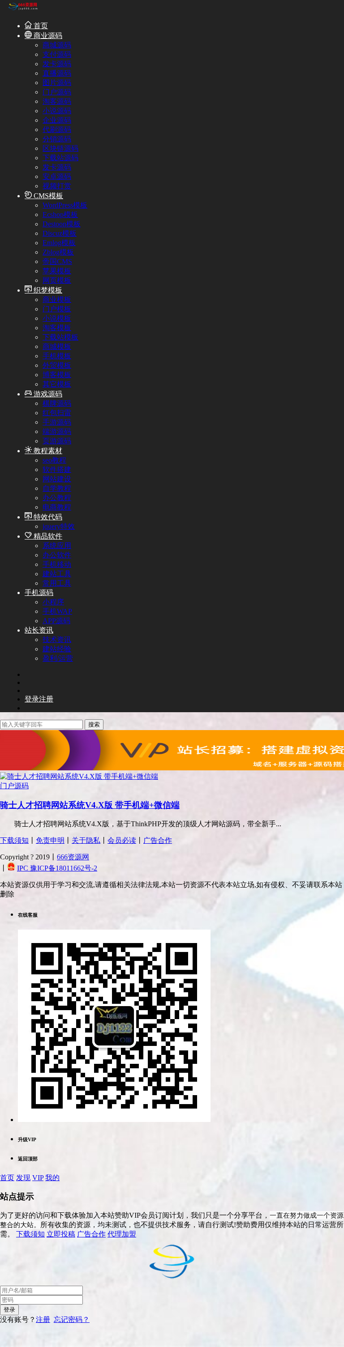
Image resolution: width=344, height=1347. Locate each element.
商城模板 (57, 346)
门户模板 (57, 309)
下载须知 (14, 840)
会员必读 (122, 840)
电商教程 (57, 507)
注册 (43, 1319)
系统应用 (57, 545)
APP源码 (56, 621)
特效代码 (47, 517)
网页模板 (57, 280)
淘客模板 (57, 327)
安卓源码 (57, 176)
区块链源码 (60, 148)
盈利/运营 (58, 658)
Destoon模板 (62, 224)
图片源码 (57, 82)
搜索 (94, 724)
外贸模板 (57, 365)
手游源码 (57, 422)
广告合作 (157, 840)
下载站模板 (60, 337)
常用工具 (57, 583)
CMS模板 (47, 196)
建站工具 (57, 574)
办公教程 (57, 497)
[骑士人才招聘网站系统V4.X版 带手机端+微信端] (79, 776)
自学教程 (57, 488)
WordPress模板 (65, 205)
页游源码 (57, 441)
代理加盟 (122, 1234)
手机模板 (57, 356)
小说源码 (57, 111)
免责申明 (50, 840)
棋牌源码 (57, 403)
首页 (40, 26)
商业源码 (47, 35)
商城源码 (57, 45)
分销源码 (57, 139)
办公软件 (57, 555)
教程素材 (47, 451)
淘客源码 (57, 101)
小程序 (53, 602)
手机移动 (57, 564)
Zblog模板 (58, 252)
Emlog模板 (59, 242)
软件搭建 (57, 469)
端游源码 (57, 431)
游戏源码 (47, 394)
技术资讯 (57, 639)
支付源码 (57, 54)
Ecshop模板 (60, 214)
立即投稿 (61, 1234)
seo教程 (54, 460)
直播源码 (57, 73)
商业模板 (57, 299)
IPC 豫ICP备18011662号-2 (57, 868)
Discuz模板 (60, 233)
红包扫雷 (57, 412)
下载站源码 (60, 157)
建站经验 (57, 649)
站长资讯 (39, 630)
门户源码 (57, 92)
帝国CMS (57, 261)
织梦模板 (47, 290)
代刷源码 (57, 129)
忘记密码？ (72, 1319)
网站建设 (57, 479)
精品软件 (47, 536)
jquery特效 (59, 526)
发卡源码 (57, 64)
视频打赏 (57, 186)
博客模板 (57, 374)
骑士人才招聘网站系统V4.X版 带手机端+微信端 (90, 805)
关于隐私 (86, 840)
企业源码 (57, 120)
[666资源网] (22, 9)
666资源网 (73, 857)
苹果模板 (57, 271)
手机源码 (39, 592)
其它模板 (57, 384)
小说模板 (57, 318)
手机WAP (57, 611)
